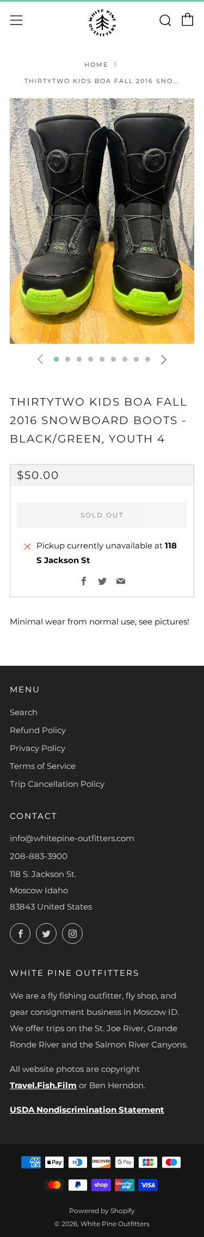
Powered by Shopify (102, 1211)
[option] (102, 221)
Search (24, 712)
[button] (56, 359)
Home (96, 64)
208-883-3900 (38, 856)
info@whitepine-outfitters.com (72, 838)
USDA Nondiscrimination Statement (87, 1110)
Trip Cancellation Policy (57, 784)
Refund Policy (38, 730)
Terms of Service (43, 766)
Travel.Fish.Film (43, 1085)
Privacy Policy (37, 748)
